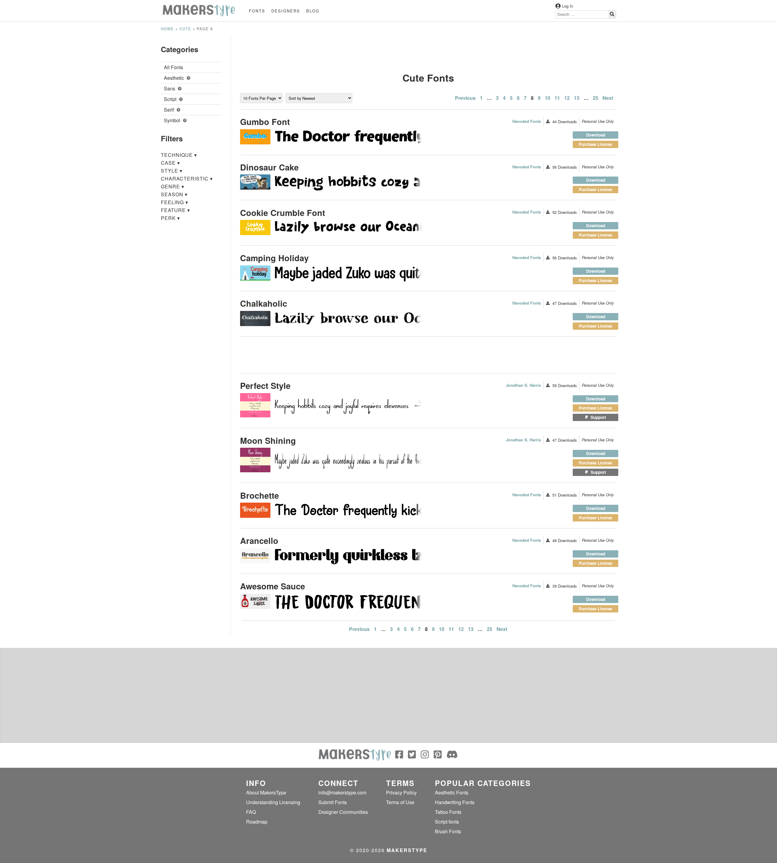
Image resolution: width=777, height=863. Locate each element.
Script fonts (447, 821)
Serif (169, 109)
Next (607, 97)
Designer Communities (343, 811)
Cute (185, 29)
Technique (179, 154)
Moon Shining (268, 440)
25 (595, 97)
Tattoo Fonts (448, 811)
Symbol (173, 120)
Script (171, 99)
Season (174, 194)
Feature (175, 210)
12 (567, 97)
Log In (567, 6)
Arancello (259, 540)
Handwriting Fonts (454, 802)
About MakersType (266, 792)
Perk (170, 217)
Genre (172, 186)
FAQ (251, 811)
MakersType (407, 850)
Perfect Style (265, 385)
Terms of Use (400, 802)
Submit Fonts (332, 802)
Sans (170, 88)
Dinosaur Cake (269, 167)
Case (170, 162)
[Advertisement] (428, 50)
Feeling (174, 202)
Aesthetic (174, 77)
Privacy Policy (401, 792)
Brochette (259, 495)
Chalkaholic (263, 303)
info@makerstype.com (342, 792)
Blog (312, 11)
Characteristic (187, 178)
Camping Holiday (274, 258)
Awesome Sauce (272, 586)
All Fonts (173, 67)
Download (595, 135)
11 (557, 97)
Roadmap (256, 821)
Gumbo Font (265, 121)
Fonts (257, 11)
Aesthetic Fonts (451, 792)
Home (167, 29)
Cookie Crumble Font (282, 212)
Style (171, 170)
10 (547, 97)
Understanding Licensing (273, 802)
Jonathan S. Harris (523, 385)
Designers (285, 11)
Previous (465, 97)
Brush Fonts (448, 831)
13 (576, 97)
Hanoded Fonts (526, 121)
